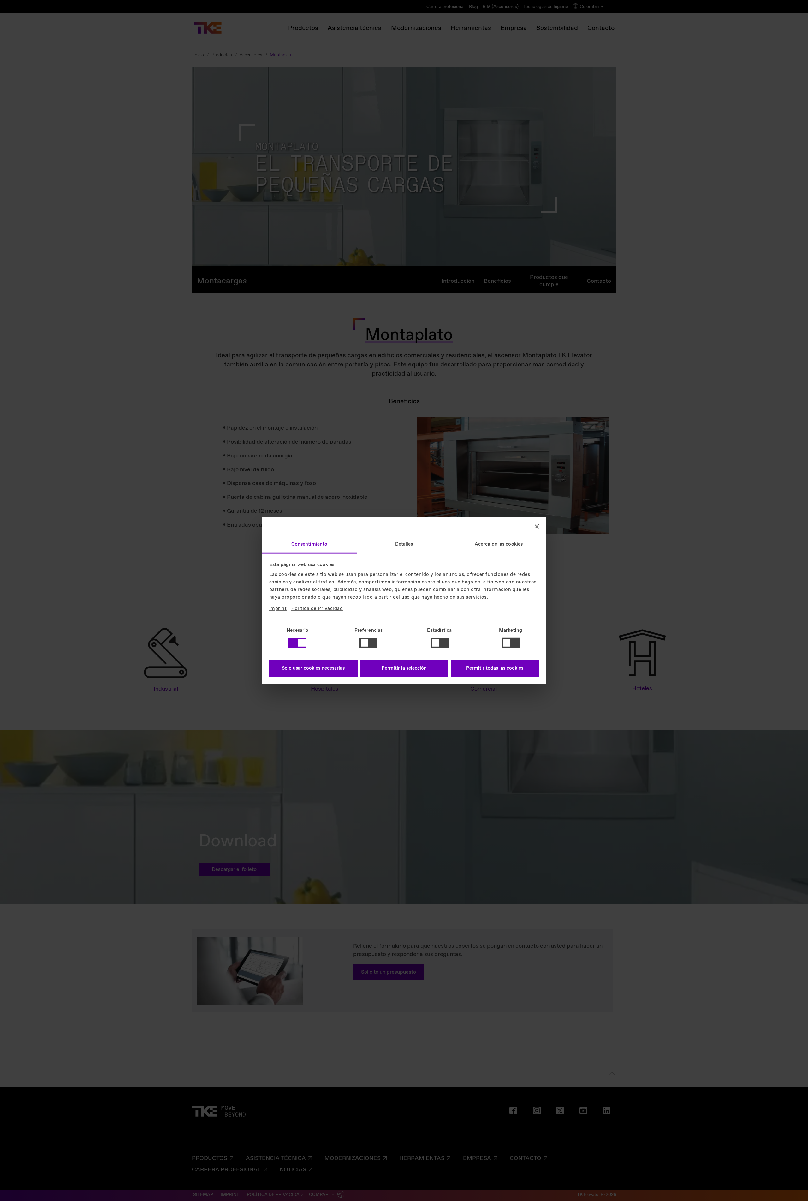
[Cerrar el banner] (537, 526)
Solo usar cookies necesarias (313, 668)
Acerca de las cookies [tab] (499, 544)
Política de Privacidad (317, 609)
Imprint (278, 609)
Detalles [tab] (404, 544)
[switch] (368, 643)
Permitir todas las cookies (494, 668)
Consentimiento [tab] (309, 544)
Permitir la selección (404, 668)
